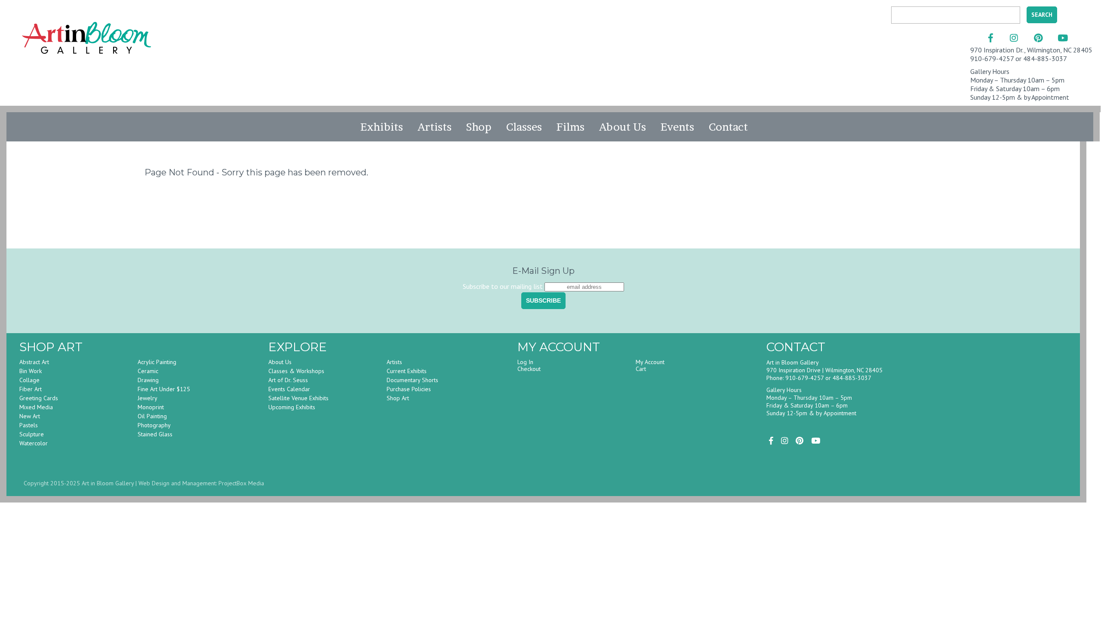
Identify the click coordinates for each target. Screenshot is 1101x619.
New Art (29, 416)
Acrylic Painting (157, 362)
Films (570, 127)
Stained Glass (155, 434)
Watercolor (33, 443)
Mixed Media (36, 407)
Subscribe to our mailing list (503, 286)
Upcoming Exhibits (291, 407)
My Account (650, 362)
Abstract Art (34, 362)
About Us (622, 127)
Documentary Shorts (412, 380)
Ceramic (148, 371)
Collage (29, 380)
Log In (525, 362)
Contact (728, 127)
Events (677, 127)
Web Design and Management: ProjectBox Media (201, 483)
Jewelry (147, 398)
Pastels (28, 425)
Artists (435, 127)
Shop (479, 127)
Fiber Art (30, 389)
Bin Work (30, 371)
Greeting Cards (38, 398)
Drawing (148, 380)
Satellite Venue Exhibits (298, 398)
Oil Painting (152, 416)
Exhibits (381, 127)
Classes (524, 127)
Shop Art (398, 398)
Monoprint (151, 407)
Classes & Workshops (296, 371)
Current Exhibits (407, 371)
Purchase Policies (409, 389)
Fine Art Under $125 (164, 389)
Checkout (529, 369)
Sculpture (31, 434)
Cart (641, 369)
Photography (154, 425)
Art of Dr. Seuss (288, 380)
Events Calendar (289, 389)
